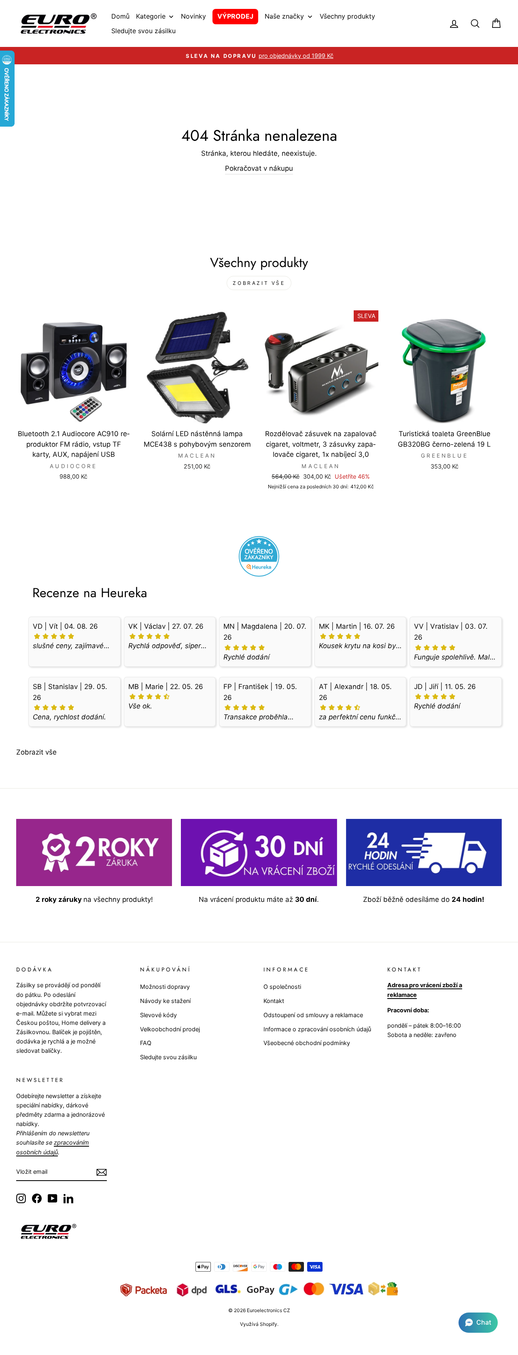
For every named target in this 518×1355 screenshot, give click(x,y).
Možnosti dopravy (165, 986)
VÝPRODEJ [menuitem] (235, 16)
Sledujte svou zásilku (168, 1057)
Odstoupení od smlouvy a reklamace (313, 1014)
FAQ (145, 1042)
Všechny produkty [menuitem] (347, 16)
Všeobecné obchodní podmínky (306, 1042)
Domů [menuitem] (120, 16)
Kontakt (273, 1000)
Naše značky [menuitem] (284, 16)
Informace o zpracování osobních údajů (317, 1029)
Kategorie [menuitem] (151, 16)
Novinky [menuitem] (193, 16)
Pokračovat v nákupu (259, 168)
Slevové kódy (158, 1014)
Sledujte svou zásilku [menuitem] (143, 31)
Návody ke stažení (165, 1000)
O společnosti (282, 986)
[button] (478, 1322)
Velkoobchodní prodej (170, 1029)
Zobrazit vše (259, 283)
